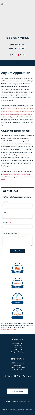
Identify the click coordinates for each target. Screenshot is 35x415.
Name (5, 202)
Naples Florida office (9, 174)
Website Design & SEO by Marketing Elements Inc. (17, 409)
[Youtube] (20, 382)
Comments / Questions (10, 233)
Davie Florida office (23, 174)
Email (5, 212)
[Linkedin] (14, 382)
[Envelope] (25, 382)
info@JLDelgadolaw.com (8, 329)
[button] (17, 62)
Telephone (6, 222)
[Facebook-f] (9, 382)
